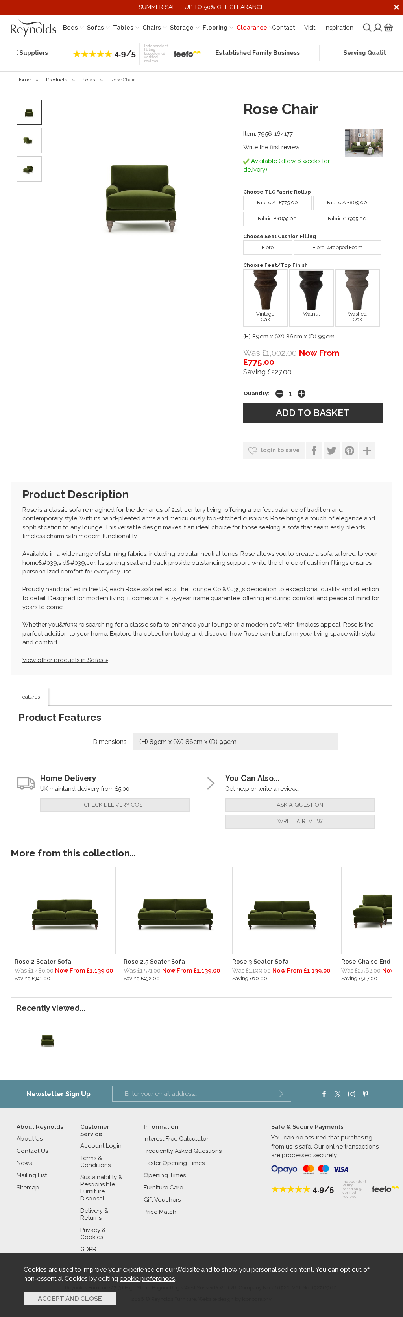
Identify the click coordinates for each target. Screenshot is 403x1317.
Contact (283, 27)
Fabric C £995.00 (347, 219)
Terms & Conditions (95, 1161)
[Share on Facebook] (314, 450)
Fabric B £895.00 (277, 219)
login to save (279, 450)
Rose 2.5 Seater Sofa (154, 961)
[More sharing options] (367, 450)
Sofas (95, 27)
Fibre (268, 247)
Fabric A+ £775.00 (277, 202)
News (24, 1163)
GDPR (88, 1249)
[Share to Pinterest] (350, 450)
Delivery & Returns (94, 1214)
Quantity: (256, 393)
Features (29, 697)
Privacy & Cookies (93, 1233)
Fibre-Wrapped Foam (337, 247)
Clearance (252, 27)
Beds (70, 27)
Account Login (101, 1145)
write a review (300, 821)
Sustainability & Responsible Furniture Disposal (101, 1188)
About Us (30, 1138)
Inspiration (339, 27)
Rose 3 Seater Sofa (260, 961)
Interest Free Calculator (176, 1138)
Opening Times (165, 1175)
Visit (309, 27)
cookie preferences (147, 1278)
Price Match (160, 1211)
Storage (182, 27)
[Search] (366, 27)
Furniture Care (163, 1187)
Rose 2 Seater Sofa (43, 961)
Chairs (151, 27)
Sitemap (28, 1187)
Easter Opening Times (174, 1163)
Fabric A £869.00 (347, 202)
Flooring (215, 27)
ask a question (300, 805)
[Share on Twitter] (332, 450)
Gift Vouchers (162, 1199)
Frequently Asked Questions (183, 1150)
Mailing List (32, 1175)
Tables (123, 27)
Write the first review (271, 147)
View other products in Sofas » (65, 660)
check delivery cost (115, 805)
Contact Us (32, 1150)
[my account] (377, 27)
